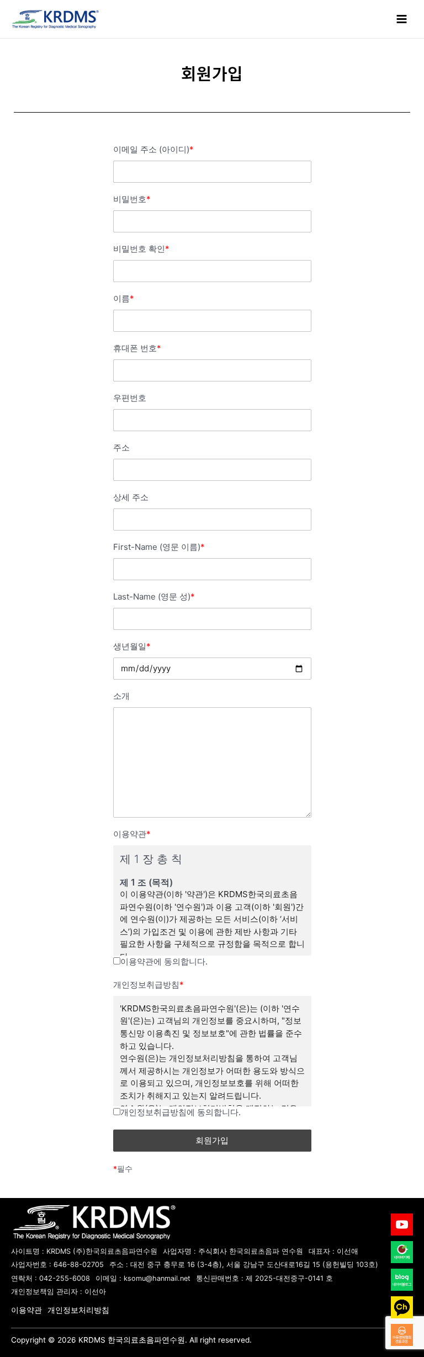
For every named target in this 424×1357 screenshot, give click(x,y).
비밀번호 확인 (141, 248)
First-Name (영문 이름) (159, 547)
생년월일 (132, 646)
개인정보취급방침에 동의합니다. (180, 1112)
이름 (123, 298)
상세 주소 (131, 497)
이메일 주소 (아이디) (153, 149)
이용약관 (132, 834)
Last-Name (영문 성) (154, 596)
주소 (121, 447)
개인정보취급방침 (148, 984)
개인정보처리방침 (78, 1310)
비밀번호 (132, 199)
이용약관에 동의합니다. (164, 961)
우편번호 (129, 398)
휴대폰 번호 (137, 348)
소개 (121, 696)
